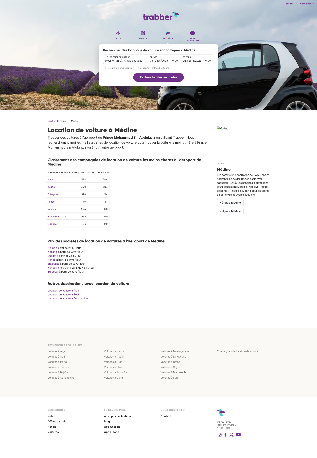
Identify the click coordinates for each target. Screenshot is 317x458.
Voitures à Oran (113, 361)
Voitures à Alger (57, 351)
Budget (51, 186)
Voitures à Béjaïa (58, 372)
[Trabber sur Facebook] (225, 436)
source (220, 163)
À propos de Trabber (117, 416)
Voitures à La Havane (173, 356)
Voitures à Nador (114, 351)
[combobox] (125, 59)
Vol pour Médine (230, 211)
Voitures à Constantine (61, 377)
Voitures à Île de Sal (115, 372)
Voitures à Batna (170, 361)
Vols (50, 416)
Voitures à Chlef (113, 367)
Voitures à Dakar (114, 377)
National (52, 209)
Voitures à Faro (169, 377)
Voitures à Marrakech (173, 372)
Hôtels (52, 426)
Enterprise (53, 194)
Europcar (52, 223)
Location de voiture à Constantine (68, 298)
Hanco (51, 201)
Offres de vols (57, 421)
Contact (165, 416)
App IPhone (111, 432)
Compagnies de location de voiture (237, 351)
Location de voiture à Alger (64, 290)
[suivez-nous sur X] (231, 436)
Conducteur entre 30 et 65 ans (154, 68)
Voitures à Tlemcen (59, 367)
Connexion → (307, 3)
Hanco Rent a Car (57, 216)
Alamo (51, 179)
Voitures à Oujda (170, 367)
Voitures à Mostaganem (174, 351)
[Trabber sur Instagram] (219, 436)
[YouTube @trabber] (238, 436)
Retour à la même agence (119, 68)
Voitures (53, 432)
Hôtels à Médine (230, 202)
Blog (107, 421)
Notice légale (223, 428)
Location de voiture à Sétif (63, 294)
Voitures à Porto (57, 361)
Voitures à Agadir (114, 356)
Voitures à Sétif (57, 356)
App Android (112, 426)
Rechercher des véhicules (158, 77)
